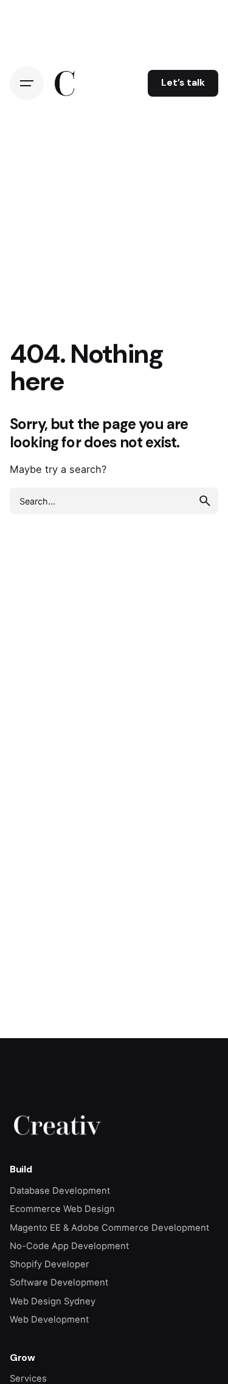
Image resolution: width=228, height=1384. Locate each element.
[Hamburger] (27, 83)
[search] (205, 500)
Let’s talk (183, 83)
